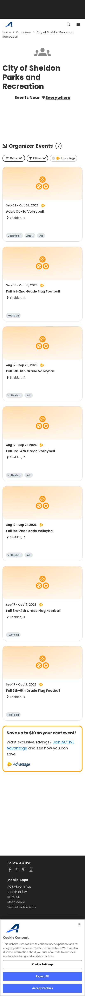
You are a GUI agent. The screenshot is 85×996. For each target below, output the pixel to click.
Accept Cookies (42, 988)
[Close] (79, 924)
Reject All (42, 976)
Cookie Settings (42, 964)
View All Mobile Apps (21, 907)
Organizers (24, 32)
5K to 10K (13, 897)
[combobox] (13, 158)
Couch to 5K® (17, 892)
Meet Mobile (16, 902)
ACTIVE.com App (19, 887)
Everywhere (58, 97)
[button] (37, 158)
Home (6, 32)
